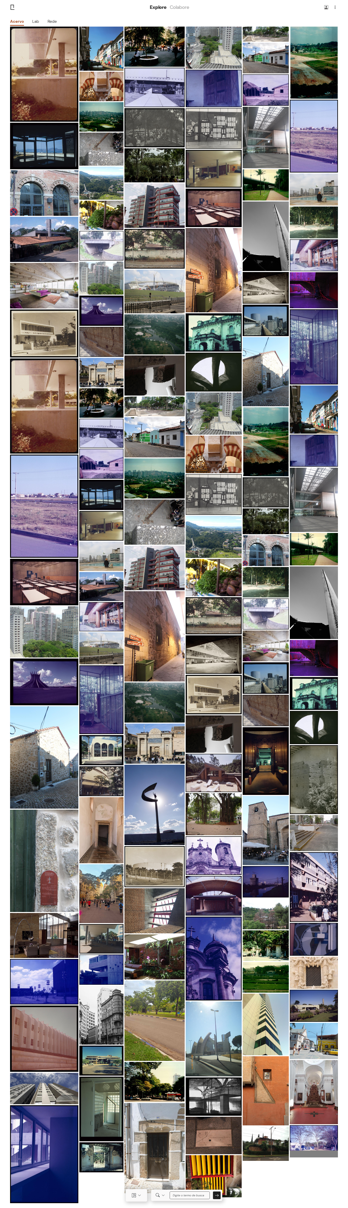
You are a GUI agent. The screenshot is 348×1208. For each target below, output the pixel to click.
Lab (35, 21)
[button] (326, 7)
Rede (52, 21)
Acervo (17, 21)
